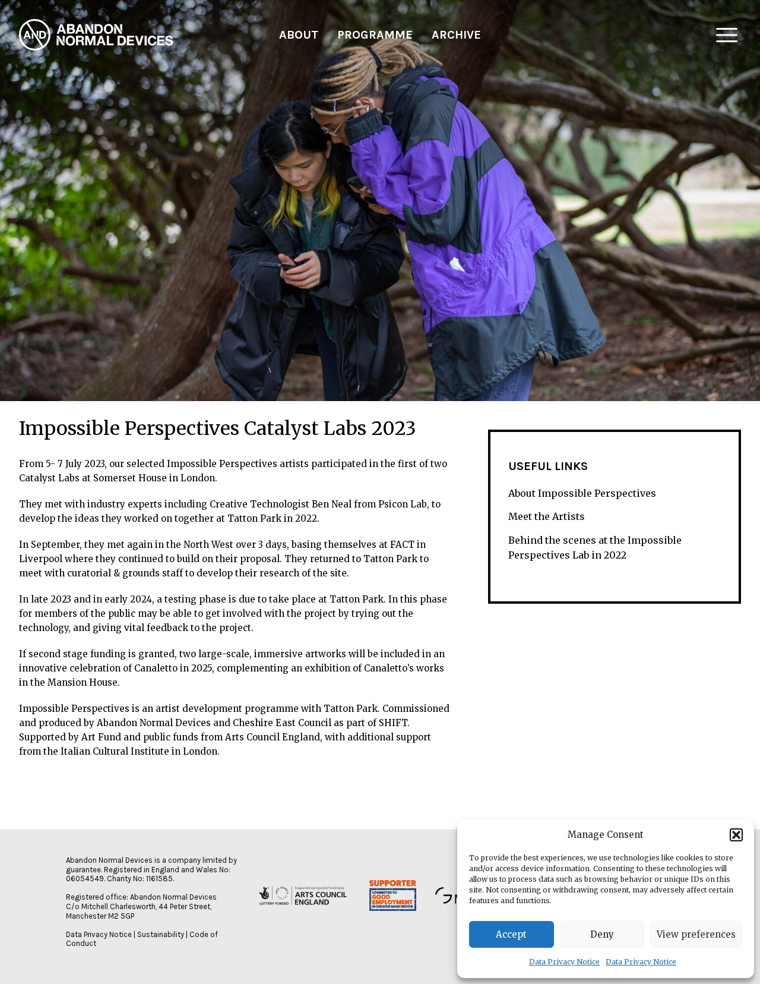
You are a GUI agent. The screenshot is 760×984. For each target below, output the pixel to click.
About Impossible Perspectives (582, 493)
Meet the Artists (546, 517)
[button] (736, 835)
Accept (511, 934)
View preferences (696, 934)
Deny (602, 934)
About (298, 35)
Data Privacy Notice (564, 961)
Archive (456, 35)
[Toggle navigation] (726, 35)
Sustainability (160, 934)
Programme (375, 35)
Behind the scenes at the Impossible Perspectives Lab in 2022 (595, 548)
